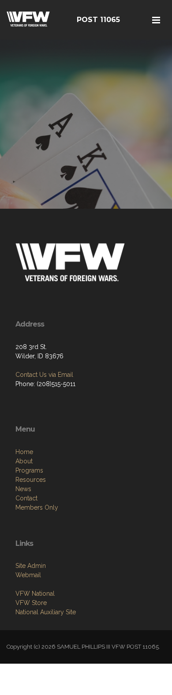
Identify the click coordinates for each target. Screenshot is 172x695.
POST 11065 (98, 19)
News (23, 488)
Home (24, 451)
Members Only (36, 507)
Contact (26, 498)
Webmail (28, 575)
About (24, 461)
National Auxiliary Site (45, 612)
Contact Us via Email (44, 374)
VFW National (35, 593)
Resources (30, 479)
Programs (29, 470)
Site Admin (30, 565)
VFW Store (31, 602)
